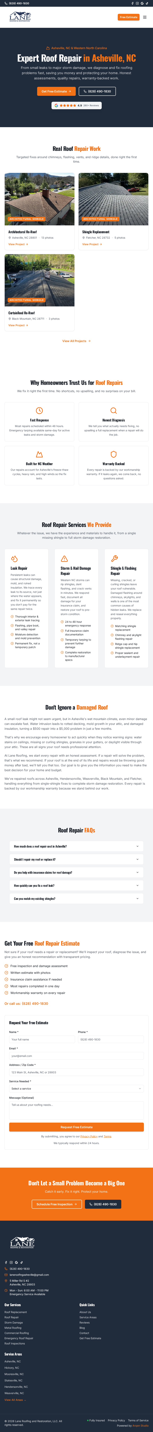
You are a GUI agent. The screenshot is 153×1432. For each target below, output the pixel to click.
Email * (13, 1048)
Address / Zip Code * (22, 1064)
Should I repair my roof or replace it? (35, 859)
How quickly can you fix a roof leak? (34, 885)
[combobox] (76, 1088)
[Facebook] (132, 3)
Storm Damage (13, 1322)
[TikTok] (147, 3)
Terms (107, 1136)
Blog (82, 1327)
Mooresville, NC (14, 1374)
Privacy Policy (89, 1136)
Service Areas (87, 1317)
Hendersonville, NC (16, 1386)
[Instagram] (137, 3)
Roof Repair (11, 1317)
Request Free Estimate (77, 1127)
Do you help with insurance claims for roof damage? (43, 872)
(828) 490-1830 (99, 91)
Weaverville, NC (14, 1393)
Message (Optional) (21, 1097)
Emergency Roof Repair (18, 1338)
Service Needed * (20, 1081)
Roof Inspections (14, 1343)
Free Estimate (128, 17)
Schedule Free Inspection (55, 1204)
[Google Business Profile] (142, 3)
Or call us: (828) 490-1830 (26, 1004)
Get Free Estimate (54, 91)
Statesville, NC (13, 1380)
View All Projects (74, 341)
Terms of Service (138, 1420)
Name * (13, 1032)
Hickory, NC (11, 1367)
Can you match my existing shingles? (34, 898)
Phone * (83, 1032)
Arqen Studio (140, 1425)
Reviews (84, 1322)
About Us (85, 1312)
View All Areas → (15, 1399)
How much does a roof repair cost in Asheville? (40, 846)
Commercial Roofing (16, 1333)
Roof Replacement (15, 1312)
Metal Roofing (12, 1327)
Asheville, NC (12, 1361)
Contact (84, 1333)
